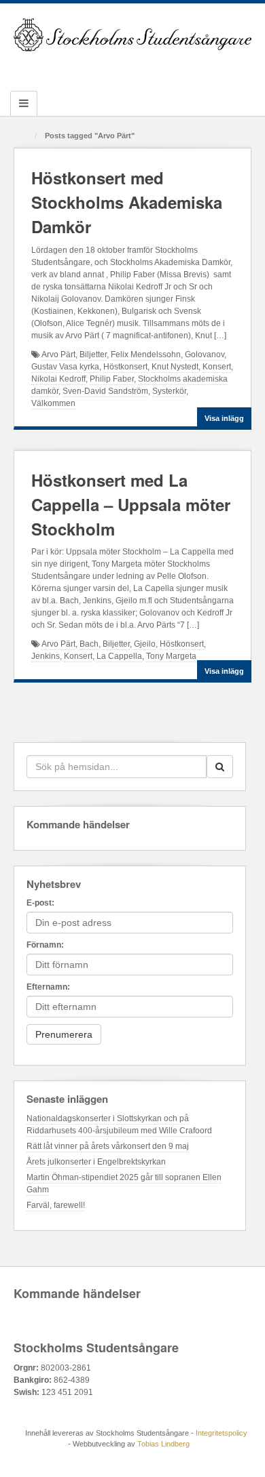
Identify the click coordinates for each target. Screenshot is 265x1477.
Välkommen (53, 403)
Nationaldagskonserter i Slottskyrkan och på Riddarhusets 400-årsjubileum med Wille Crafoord (119, 1124)
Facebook (96, 68)
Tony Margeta (171, 656)
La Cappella (119, 656)
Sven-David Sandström (105, 391)
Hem (25, 136)
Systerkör (169, 391)
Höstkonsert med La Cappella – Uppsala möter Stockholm (130, 504)
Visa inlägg (224, 418)
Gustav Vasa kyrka (65, 366)
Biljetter (93, 354)
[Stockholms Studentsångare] (132, 34)
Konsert (216, 366)
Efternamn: (48, 987)
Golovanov (204, 354)
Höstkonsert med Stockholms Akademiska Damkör (126, 202)
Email (77, 68)
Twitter (151, 68)
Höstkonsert (125, 366)
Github (114, 68)
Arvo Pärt (58, 354)
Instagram (132, 68)
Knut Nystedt (175, 366)
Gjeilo (145, 644)
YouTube (169, 68)
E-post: (40, 903)
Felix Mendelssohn (146, 354)
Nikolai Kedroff (58, 379)
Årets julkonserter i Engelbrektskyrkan (96, 1162)
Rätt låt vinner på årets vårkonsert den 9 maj (107, 1146)
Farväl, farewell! (55, 1205)
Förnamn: (45, 945)
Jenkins (45, 656)
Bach (89, 644)
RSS (187, 68)
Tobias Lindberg (163, 1444)
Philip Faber (112, 379)
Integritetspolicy (221, 1433)
